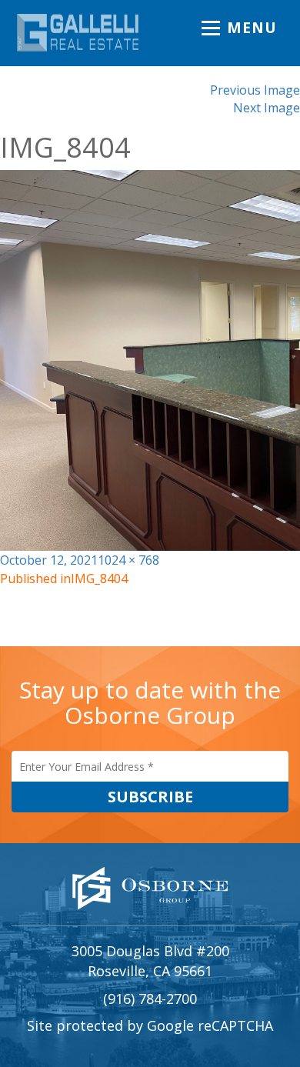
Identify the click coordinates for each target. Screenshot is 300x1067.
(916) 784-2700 (150, 998)
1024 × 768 (128, 560)
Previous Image (255, 90)
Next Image (266, 107)
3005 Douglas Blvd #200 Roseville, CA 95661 (150, 961)
